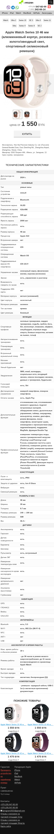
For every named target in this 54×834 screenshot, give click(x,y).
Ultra (14, 26)
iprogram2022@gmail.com (13, 811)
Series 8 (31, 26)
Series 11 (47, 20)
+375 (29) (37, 6)
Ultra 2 (13, 20)
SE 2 (39, 26)
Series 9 (22, 26)
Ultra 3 (38, 20)
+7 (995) (36, 9)
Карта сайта (6, 826)
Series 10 (22, 20)
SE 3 (31, 20)
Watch (5, 20)
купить (27, 134)
